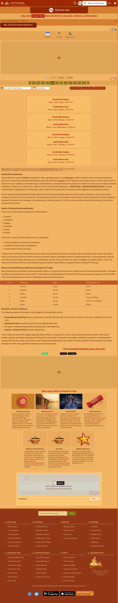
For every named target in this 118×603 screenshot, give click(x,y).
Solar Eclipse (13, 527)
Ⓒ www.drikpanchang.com (101, 572)
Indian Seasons (69, 557)
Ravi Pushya (12, 573)
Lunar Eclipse (13, 530)
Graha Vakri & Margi (43, 542)
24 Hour (61, 77)
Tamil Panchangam (43, 557)
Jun (57, 83)
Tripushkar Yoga (14, 569)
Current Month (87, 88)
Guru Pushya (13, 577)
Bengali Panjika (69, 577)
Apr (47, 83)
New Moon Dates (42, 530)
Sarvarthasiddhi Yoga (16, 557)
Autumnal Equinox (14, 542)
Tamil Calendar (41, 565)
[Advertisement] (59, 58)
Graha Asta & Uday (43, 538)
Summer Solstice (14, 538)
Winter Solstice (13, 546)
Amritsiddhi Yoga (14, 561)
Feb (38, 83)
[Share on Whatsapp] (45, 353)
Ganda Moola (96, 530)
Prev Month (75, 88)
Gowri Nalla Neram (43, 561)
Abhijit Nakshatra (97, 546)
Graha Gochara (41, 546)
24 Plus (70, 77)
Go (72, 513)
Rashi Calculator (69, 565)
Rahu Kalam (95, 538)
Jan (33, 83)
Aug (65, 83)
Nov (79, 83)
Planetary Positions (43, 534)
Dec (84, 83)
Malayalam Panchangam (72, 573)
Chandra (60, 181)
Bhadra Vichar (96, 534)
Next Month (99, 88)
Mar (43, 83)
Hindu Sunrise (68, 561)
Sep (70, 83)
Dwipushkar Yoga (14, 565)
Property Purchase (70, 538)
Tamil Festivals (41, 573)
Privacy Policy (100, 574)
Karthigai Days (41, 569)
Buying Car (67, 534)
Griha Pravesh (68, 530)
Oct (75, 83)
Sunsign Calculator (70, 569)
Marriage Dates (69, 527)
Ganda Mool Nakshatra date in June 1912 (87, 349)
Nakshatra (69, 178)
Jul (61, 83)
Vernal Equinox (13, 534)
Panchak (94, 527)
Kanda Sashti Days (43, 577)
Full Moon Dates (42, 527)
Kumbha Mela (68, 581)
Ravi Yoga (12, 581)
